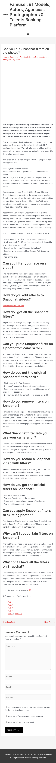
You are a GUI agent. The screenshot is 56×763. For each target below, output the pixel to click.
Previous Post (8, 622)
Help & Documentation (38, 57)
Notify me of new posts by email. (21, 722)
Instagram (7, 60)
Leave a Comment (10, 57)
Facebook (24, 57)
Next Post (49, 622)
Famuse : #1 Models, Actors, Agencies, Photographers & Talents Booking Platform (30, 14)
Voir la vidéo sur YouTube (13, 306)
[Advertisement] (28, 91)
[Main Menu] (28, 34)
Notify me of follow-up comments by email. (25, 716)
